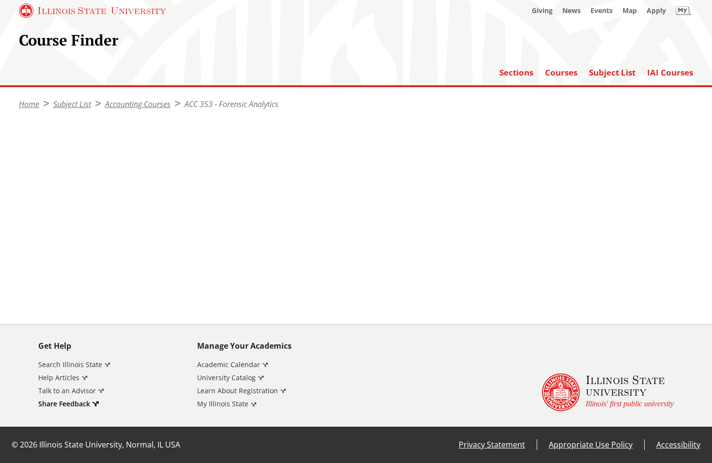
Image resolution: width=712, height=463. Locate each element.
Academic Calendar (228, 364)
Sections (516, 72)
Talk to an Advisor (67, 390)
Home (29, 104)
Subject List (612, 72)
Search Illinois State (70, 364)
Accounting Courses (137, 104)
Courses (561, 72)
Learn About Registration (237, 390)
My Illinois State (222, 403)
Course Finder (68, 40)
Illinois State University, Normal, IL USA (109, 444)
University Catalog (226, 377)
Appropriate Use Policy (591, 444)
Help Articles (58, 377)
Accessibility (678, 444)
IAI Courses (670, 72)
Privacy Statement (492, 444)
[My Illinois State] (683, 10)
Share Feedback (64, 403)
